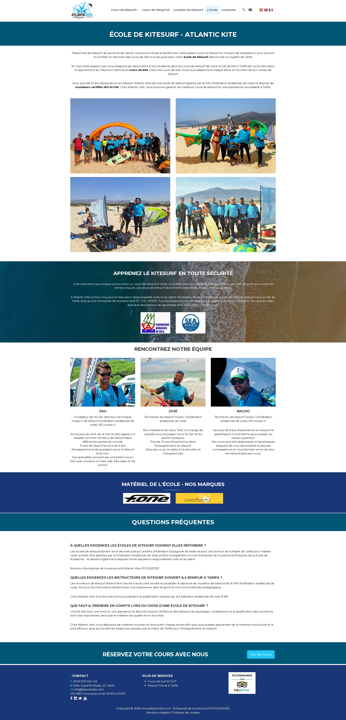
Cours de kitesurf (123, 10)
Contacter (228, 10)
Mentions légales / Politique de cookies (173, 712)
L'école (212, 10)
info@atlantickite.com (89, 689)
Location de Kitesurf (188, 10)
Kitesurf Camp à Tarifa (163, 685)
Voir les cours (261, 654)
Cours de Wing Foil (155, 10)
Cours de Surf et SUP (162, 681)
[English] (266, 9)
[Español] (261, 9)
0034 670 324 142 (85, 681)
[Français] (271, 9)
